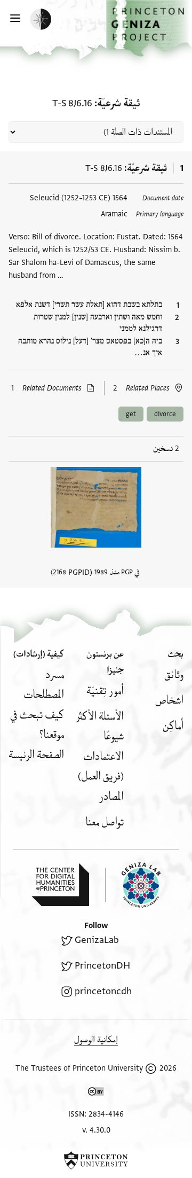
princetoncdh (103, 991)
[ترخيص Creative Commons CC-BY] (96, 1094)
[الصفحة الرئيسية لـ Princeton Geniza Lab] (133, 885)
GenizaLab (97, 940)
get (131, 414)
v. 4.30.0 (96, 1130)
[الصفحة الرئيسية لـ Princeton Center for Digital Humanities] (60, 884)
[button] (149, 28)
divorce (165, 414)
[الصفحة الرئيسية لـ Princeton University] (96, 1160)
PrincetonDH (102, 965)
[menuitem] (173, 675)
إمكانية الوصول (96, 1040)
